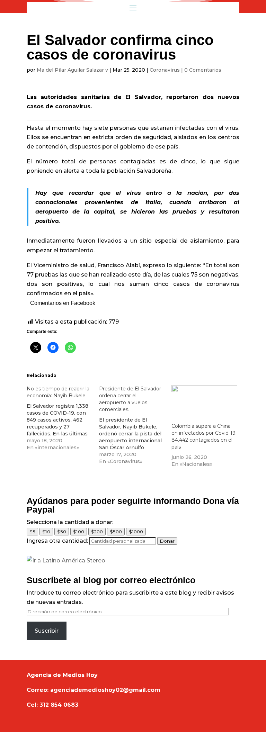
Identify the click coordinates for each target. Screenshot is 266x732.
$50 (61, 531)
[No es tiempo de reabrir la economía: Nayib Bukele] (63, 418)
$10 (46, 531)
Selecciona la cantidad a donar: (70, 522)
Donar (167, 541)
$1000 (136, 531)
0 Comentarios (202, 70)
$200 (97, 531)
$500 (116, 531)
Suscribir (47, 630)
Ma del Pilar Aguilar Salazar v (72, 70)
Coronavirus (165, 70)
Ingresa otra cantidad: (57, 540)
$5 (32, 531)
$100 (78, 531)
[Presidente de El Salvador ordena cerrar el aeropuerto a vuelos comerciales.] (135, 425)
